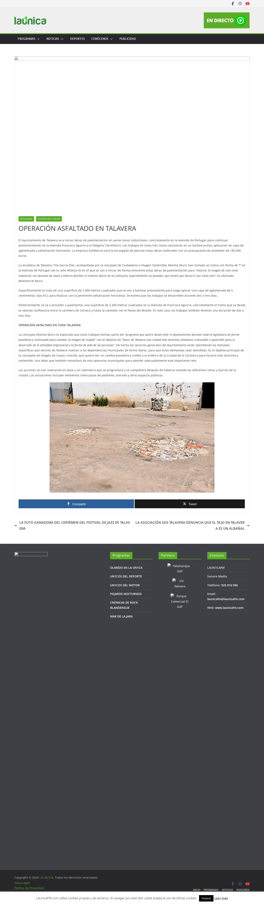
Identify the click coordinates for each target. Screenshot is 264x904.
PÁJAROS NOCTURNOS (126, 594)
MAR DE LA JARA (121, 616)
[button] (37, 39)
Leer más (221, 898)
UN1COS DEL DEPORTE (126, 576)
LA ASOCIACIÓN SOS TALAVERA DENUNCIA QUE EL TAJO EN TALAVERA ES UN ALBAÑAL (190, 525)
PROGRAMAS (26, 39)
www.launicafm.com (229, 608)
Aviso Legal (22, 883)
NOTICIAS (52, 39)
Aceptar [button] (206, 898)
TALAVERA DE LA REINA (49, 218)
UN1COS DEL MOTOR (125, 585)
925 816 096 (229, 585)
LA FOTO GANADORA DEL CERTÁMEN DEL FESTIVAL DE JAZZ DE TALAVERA (74, 525)
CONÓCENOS (99, 39)
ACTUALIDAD (26, 218)
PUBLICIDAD (127, 39)
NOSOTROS (243, 890)
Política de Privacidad (29, 888)
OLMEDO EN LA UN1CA (126, 568)
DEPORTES (77, 39)
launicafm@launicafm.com (225, 599)
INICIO (196, 890)
